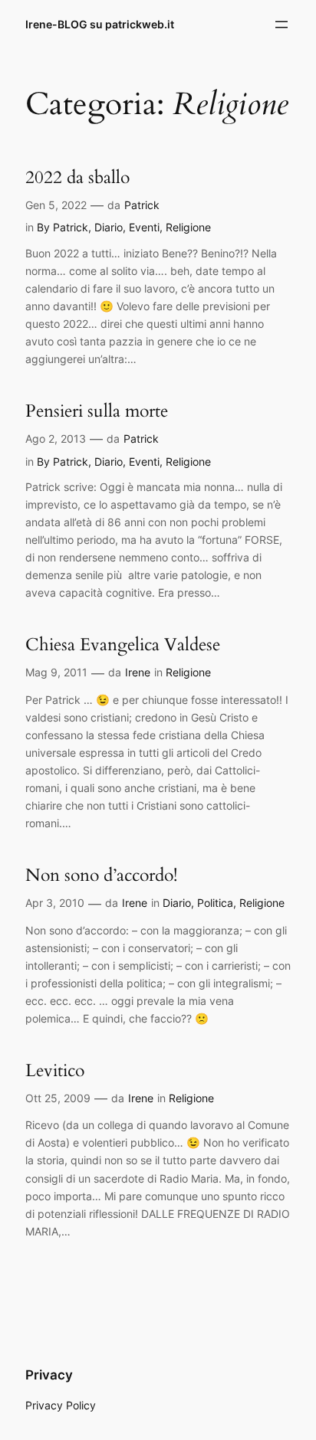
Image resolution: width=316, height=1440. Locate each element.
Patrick (142, 204)
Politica (215, 902)
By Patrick (62, 227)
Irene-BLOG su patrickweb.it (99, 24)
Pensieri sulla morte (96, 411)
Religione (188, 227)
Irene (137, 672)
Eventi (144, 227)
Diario (108, 227)
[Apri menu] (281, 24)
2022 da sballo (77, 177)
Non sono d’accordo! (101, 875)
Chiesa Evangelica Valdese (122, 645)
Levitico (54, 1071)
